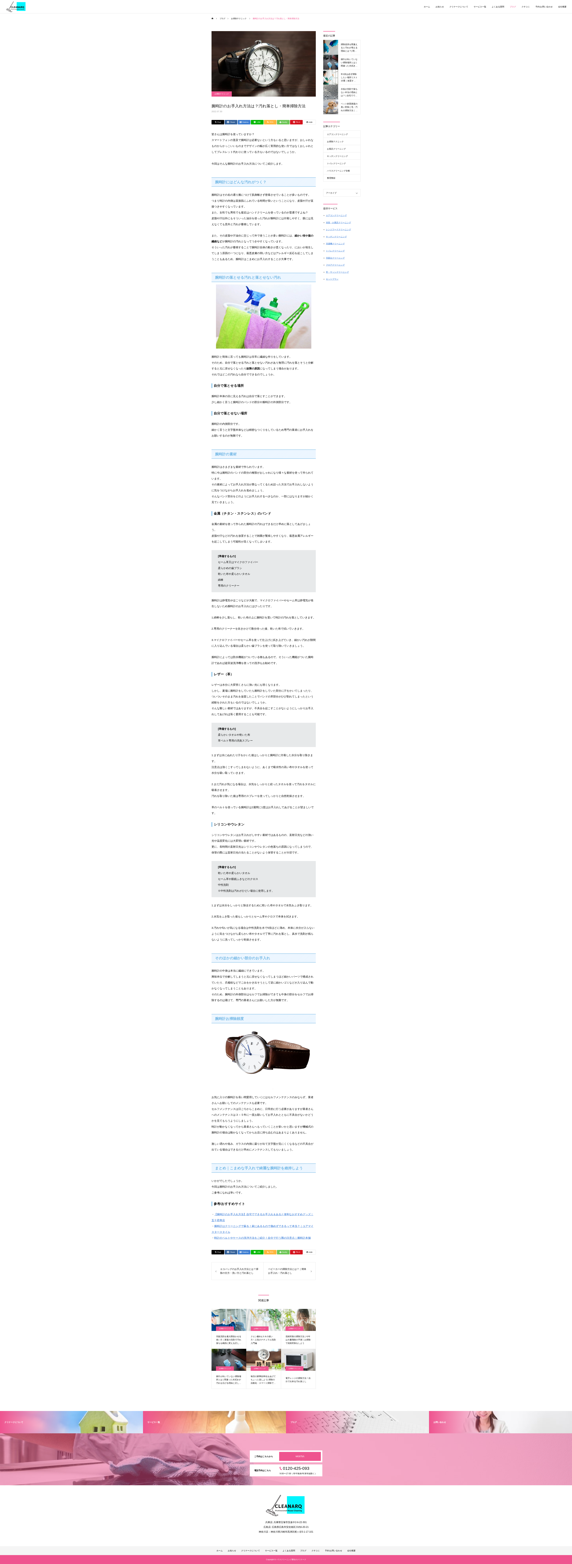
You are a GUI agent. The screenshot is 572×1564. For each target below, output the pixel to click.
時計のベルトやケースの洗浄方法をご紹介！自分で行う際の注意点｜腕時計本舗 (262, 1237)
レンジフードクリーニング (338, 229)
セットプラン (332, 279)
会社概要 (562, 7)
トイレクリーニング (336, 163)
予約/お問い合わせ (544, 7)
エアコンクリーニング (337, 134)
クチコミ (526, 7)
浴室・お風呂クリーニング (338, 222)
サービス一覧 (480, 7)
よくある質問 (498, 7)
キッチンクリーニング (337, 156)
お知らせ (440, 7)
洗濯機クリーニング (335, 243)
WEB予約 (300, 1456)
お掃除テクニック (221, 94)
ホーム (427, 7)
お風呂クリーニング (336, 149)
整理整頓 (331, 178)
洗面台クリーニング (335, 258)
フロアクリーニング (335, 265)
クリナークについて (458, 7)
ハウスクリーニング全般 (338, 171)
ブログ (513, 7)
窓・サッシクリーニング (337, 272)
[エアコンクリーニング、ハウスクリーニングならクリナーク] (16, 6)
